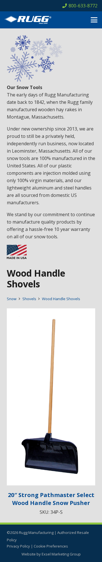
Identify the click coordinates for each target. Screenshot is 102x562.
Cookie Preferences (51, 546)
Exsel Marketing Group (61, 554)
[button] (94, 19)
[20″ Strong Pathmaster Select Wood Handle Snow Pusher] (51, 396)
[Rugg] (28, 20)
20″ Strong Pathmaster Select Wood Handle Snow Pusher (51, 499)
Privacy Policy (18, 546)
